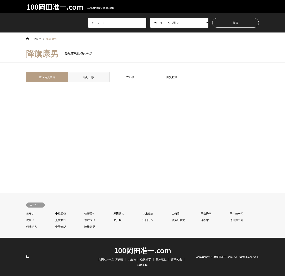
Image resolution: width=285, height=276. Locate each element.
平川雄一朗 (236, 213)
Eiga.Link (142, 264)
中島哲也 (60, 213)
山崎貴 (176, 213)
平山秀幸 (206, 213)
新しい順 (88, 77)
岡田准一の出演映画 (110, 259)
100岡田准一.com (142, 250)
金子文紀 (60, 226)
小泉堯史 (147, 213)
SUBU (30, 213)
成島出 (30, 220)
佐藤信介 (89, 213)
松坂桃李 (145, 259)
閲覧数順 (172, 77)
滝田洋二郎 (236, 220)
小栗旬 (132, 259)
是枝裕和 (60, 220)
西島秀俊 (176, 259)
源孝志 (205, 220)
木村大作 (89, 220)
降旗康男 (89, 226)
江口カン (147, 220)
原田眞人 (118, 213)
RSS (27, 256)
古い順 (130, 77)
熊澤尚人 (31, 226)
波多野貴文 (178, 220)
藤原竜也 (161, 259)
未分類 (117, 220)
